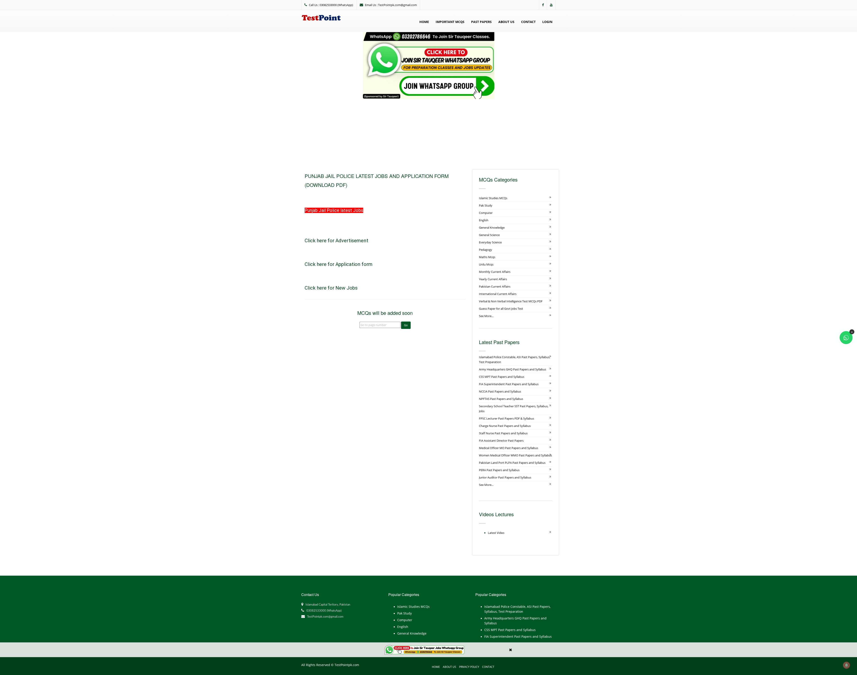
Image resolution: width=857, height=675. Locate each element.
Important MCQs (450, 22)
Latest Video (496, 533)
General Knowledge (492, 228)
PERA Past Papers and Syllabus (499, 470)
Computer (486, 213)
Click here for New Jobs (332, 288)
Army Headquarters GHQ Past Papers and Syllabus (512, 369)
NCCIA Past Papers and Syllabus (500, 391)
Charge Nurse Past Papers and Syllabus (505, 426)
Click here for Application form (338, 264)
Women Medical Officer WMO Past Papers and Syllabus (515, 455)
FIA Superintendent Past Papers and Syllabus (509, 384)
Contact (528, 22)
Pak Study (485, 205)
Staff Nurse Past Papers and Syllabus (503, 433)
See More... (486, 316)
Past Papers (481, 22)
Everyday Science (490, 242)
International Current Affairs (497, 294)
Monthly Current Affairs (494, 272)
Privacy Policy (469, 667)
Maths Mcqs (487, 257)
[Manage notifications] (846, 665)
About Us (506, 22)
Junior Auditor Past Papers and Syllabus (505, 477)
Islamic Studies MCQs (493, 198)
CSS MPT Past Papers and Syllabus (501, 377)
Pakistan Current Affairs (494, 286)
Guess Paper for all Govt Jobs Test (501, 309)
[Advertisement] (428, 132)
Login (547, 22)
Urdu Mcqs (486, 264)
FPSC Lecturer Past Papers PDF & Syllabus (506, 418)
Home (424, 22)
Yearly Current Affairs (493, 279)
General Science (489, 235)
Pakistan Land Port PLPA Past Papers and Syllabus (512, 463)
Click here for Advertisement (336, 240)
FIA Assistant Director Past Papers (501, 441)
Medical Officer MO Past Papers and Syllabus (508, 448)
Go (406, 325)
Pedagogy (485, 250)
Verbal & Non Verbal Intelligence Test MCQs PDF (511, 301)
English (483, 220)
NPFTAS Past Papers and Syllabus (501, 399)
